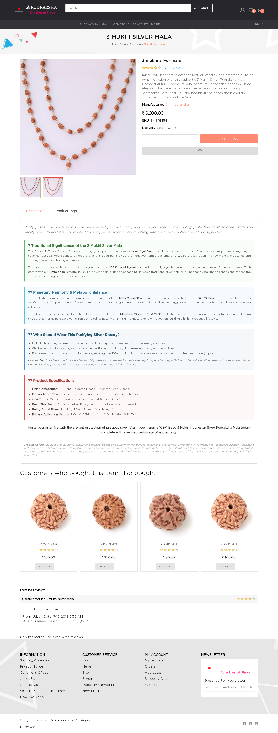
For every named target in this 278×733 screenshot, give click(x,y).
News (87, 666)
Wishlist (151, 684)
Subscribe (247, 687)
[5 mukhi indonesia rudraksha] (169, 510)
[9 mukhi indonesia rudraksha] (108, 510)
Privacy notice (31, 666)
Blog (86, 672)
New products (93, 691)
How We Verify (32, 697)
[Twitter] (250, 724)
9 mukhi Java (109, 543)
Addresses (153, 672)
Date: (48, 616)
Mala (105, 24)
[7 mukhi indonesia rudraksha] (48, 510)
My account (154, 660)
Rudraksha (88, 24)
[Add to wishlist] (58, 566)
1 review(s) (171, 68)
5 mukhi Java (169, 543)
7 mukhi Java (48, 543)
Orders (150, 666)
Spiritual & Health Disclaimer (42, 691)
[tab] (35, 211)
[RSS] (256, 724)
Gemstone (121, 24)
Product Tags (66, 211)
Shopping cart (156, 678)
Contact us (29, 684)
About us (27, 678)
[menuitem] (89, 24)
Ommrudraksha (177, 104)
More (155, 24)
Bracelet (140, 24)
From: (27, 616)
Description (35, 211)
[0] (251, 9)
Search (87, 660)
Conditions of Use (34, 672)
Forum (87, 678)
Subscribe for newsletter (224, 680)
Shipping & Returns (35, 660)
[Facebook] (244, 724)
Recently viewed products (103, 684)
